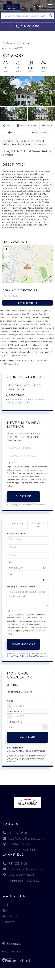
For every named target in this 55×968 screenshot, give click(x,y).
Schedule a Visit (37, 524)
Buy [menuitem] (6, 910)
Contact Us (12, 403)
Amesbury (34, 360)
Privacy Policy (19, 656)
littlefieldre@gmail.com (26, 838)
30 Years (15, 692)
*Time (9, 574)
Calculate (27, 737)
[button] (50, 16)
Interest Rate (14, 722)
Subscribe (23, 496)
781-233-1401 (29, 26)
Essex (25, 360)
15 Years (28, 692)
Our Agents (24, 403)
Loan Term (12, 685)
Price (10, 701)
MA (18, 360)
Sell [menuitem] (5, 905)
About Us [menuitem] (10, 916)
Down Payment (15, 711)
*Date (10, 562)
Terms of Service (35, 656)
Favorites (41, 6)
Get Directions (27, 303)
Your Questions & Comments (22, 586)
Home (2, 360)
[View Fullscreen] (6, 260)
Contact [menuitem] (9, 922)
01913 (44, 360)
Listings (11, 360)
